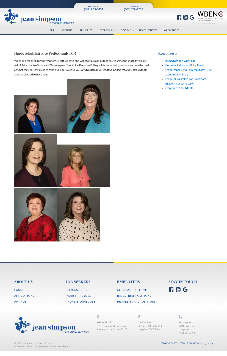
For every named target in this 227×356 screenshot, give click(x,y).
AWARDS (20, 301)
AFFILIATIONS (24, 295)
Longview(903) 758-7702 (187, 331)
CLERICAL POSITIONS (132, 289)
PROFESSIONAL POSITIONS (136, 301)
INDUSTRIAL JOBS (78, 295)
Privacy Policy (169, 343)
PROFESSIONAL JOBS (80, 301)
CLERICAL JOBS (76, 289)
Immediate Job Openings (180, 60)
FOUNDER (21, 289)
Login (209, 343)
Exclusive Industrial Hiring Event (184, 65)
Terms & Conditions (190, 343)
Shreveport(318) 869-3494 (187, 324)
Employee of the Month (179, 87)
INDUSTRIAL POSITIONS (134, 295)
